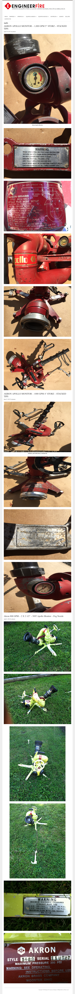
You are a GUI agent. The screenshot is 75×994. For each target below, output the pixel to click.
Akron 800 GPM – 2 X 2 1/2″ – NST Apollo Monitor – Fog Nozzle (33, 616)
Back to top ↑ (66, 989)
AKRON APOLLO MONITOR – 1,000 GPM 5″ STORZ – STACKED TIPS (35, 27)
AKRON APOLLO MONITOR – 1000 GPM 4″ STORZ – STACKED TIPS (35, 395)
